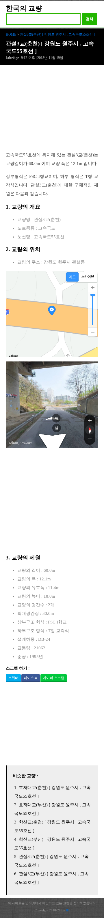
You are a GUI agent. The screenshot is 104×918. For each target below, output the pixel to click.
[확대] (92, 287)
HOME (11, 34)
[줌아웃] (89, 439)
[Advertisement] (52, 111)
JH (67, 910)
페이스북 (31, 678)
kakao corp (13, 442)
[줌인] (89, 420)
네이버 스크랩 (53, 678)
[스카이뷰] (88, 277)
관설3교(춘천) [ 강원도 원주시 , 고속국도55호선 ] (57, 34)
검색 (89, 19)
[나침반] (89, 429)
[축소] (92, 331)
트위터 (13, 678)
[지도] (72, 277)
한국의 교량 (24, 8)
